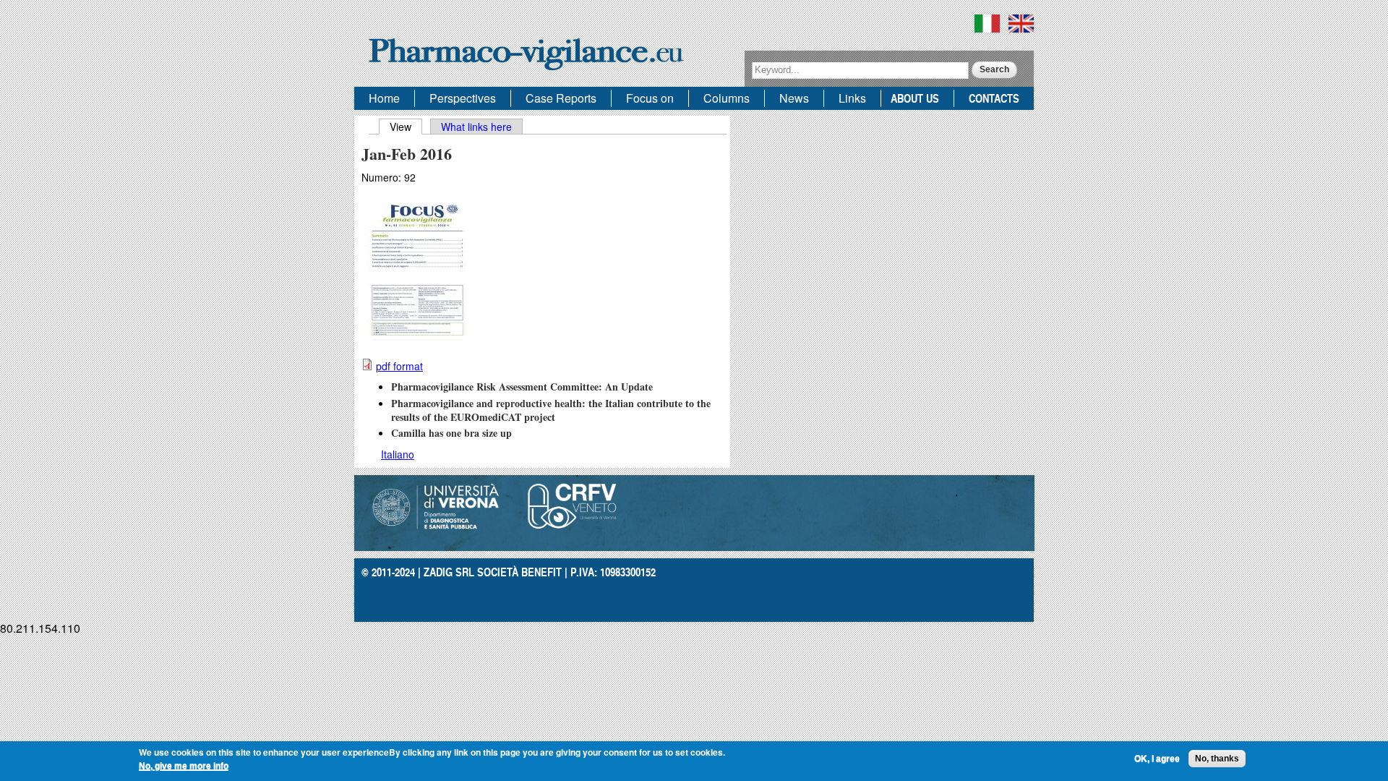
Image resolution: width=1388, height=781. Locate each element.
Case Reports (561, 98)
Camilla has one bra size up (451, 432)
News (794, 98)
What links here (476, 126)
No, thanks (1217, 759)
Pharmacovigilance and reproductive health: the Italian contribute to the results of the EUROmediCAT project (551, 410)
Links (852, 98)
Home (384, 98)
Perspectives (462, 98)
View (406, 126)
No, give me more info (183, 766)
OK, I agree (1157, 759)
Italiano (397, 454)
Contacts (994, 98)
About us (915, 98)
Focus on (650, 98)
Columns (726, 98)
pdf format (399, 366)
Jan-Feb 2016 (406, 154)
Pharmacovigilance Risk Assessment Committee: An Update (522, 386)
